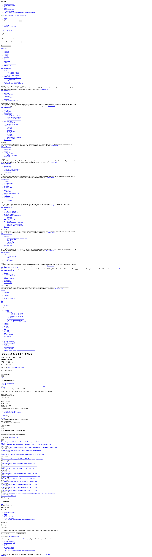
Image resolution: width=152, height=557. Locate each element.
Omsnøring (6, 236)
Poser (5, 194)
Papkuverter (7, 152)
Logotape (6, 110)
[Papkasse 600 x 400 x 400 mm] (11, 484)
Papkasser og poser (12, 256)
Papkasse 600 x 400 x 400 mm (29, 484)
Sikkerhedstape (11, 131)
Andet (5, 333)
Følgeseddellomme (8, 274)
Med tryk (9, 198)
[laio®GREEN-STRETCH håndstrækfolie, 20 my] (14, 444)
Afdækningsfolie (8, 187)
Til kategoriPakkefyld (6, 90)
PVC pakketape (8, 113)
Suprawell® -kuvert (12, 154)
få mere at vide (44, 89)
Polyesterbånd (10, 242)
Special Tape (7, 125)
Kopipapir (6, 227)
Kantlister (9, 243)
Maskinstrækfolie (8, 283)
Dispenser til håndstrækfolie (11, 170)
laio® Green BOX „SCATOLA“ (12, 275)
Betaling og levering (9, 9)
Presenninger (7, 188)
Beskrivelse (3, 383)
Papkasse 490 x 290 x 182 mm (29, 487)
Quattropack (7, 156)
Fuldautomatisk (11, 80)
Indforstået (3, 555)
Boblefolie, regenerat (9, 278)
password (4, 41)
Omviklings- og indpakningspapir (12, 215)
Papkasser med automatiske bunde (12, 78)
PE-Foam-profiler (8, 183)
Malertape (9, 130)
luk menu (6, 305)
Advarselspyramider (9, 214)
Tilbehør (3, 441)
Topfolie (6, 184)
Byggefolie (6, 186)
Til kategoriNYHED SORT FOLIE (9, 267)
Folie (8, 257)
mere (44, 386)
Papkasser (6, 310)
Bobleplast (6, 99)
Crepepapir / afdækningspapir (14, 224)
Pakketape (6, 324)
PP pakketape (7, 111)
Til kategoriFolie (5, 179)
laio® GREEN (7, 336)
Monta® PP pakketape (12, 123)
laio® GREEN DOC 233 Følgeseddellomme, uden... (45, 447)
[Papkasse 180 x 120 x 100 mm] (11, 469)
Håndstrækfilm (7, 166)
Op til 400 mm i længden (13, 73)
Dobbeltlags (7, 76)
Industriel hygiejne (8, 260)
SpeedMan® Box (8, 94)
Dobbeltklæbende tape (12, 132)
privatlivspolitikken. (14, 437)
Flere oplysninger (45, 554)
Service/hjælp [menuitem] (18, 7)
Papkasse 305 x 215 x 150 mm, (29, 490)
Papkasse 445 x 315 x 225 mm (29, 473)
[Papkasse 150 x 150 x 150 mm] (11, 466)
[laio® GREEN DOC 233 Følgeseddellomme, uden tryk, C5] (16, 447)
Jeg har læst (11, 437)
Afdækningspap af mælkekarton (15, 222)
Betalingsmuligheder (9, 4)
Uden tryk (9, 200)
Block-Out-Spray (8, 245)
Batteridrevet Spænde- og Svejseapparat (17, 238)
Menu (5, 18)
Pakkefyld (6, 323)
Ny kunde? (3, 45)
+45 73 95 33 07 (5, 504)
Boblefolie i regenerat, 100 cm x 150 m (31, 450)
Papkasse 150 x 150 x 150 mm (29, 466)
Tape (8, 259)
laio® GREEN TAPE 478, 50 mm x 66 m (33, 454)
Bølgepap (6, 210)
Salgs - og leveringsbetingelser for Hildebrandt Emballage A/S (19, 12)
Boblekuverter (7, 149)
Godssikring (7, 331)
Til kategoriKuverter (6, 147)
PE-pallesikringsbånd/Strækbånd (12, 169)
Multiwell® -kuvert (12, 155)
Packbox (6, 151)
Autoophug (7, 254)
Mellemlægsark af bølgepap (11, 212)
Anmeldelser (10, 383)
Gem (2, 440)
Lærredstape (10, 135)
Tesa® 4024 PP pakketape (13, 118)
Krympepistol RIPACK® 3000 (11, 193)
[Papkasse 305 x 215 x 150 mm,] (11, 490)
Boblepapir (6, 93)
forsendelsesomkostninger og (23, 539)
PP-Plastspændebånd (12, 239)
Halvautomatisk (11, 79)
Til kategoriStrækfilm (6, 163)
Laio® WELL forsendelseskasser (12, 82)
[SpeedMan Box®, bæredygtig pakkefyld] (12, 459)
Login (9, 45)
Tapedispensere (7, 140)
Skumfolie (6, 181)
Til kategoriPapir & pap (6, 207)
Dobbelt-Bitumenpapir (9, 219)
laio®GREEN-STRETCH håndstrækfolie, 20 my (39, 444)
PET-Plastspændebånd (12, 241)
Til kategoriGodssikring (6, 234)
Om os (5, 7)
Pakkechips (7, 96)
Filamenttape (10, 128)
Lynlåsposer (7, 196)
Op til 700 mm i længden (13, 75)
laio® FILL (10, 97)
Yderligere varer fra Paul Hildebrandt (13, 412)
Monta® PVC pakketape (13, 124)
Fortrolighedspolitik (9, 11)
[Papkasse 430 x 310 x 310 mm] (11, 478)
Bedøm (2, 377)
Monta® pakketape (8, 121)
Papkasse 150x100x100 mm (28, 463)
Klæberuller (10, 134)
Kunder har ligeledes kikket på (32, 441)
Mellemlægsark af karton (10, 211)
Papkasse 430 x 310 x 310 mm (29, 478)
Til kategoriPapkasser (6, 68)
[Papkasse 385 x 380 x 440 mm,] (11, 481)
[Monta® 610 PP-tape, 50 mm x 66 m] (18, 493)
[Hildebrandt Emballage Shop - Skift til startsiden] (13, 15)
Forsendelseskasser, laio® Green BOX (13, 83)
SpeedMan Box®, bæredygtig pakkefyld (33, 459)
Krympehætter (7, 191)
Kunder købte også (19, 441)
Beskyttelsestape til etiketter (14, 137)
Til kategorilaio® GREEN (7, 270)
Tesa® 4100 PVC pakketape (14, 117)
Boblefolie (6, 190)
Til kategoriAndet (5, 252)
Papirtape (9, 127)
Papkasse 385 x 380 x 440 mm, (29, 481)
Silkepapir (9, 217)
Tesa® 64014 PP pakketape (14, 120)
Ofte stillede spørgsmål (9, 5)
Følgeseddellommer (9, 197)
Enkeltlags (6, 70)
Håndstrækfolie (7, 281)
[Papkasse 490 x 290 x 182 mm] (11, 487)
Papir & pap (7, 330)
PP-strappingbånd (11, 138)
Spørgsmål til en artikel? (10, 411)
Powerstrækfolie (8, 172)
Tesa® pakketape (8, 114)
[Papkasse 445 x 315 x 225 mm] (11, 473)
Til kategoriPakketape (6, 107)
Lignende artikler (10, 441)
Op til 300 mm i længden (13, 72)
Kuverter (6, 326)
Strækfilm (6, 327)
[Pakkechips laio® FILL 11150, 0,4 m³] (11, 476)
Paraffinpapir (10, 218)
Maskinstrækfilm (8, 167)
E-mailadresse (5, 39)
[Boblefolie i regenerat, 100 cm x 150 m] (11, 450)
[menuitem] (77, 4)
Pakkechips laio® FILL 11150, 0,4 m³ (30, 476)
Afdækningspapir (8, 221)
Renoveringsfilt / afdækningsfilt (15, 225)
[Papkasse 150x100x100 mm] (11, 463)
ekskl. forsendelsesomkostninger (16, 367)
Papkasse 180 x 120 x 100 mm (29, 469)
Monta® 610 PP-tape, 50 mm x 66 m (45, 493)
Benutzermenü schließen (7, 30)
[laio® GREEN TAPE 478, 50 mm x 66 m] (12, 454)
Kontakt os (6, 8)
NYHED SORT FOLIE (10, 334)
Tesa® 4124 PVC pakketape (14, 115)
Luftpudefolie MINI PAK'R (11, 100)
